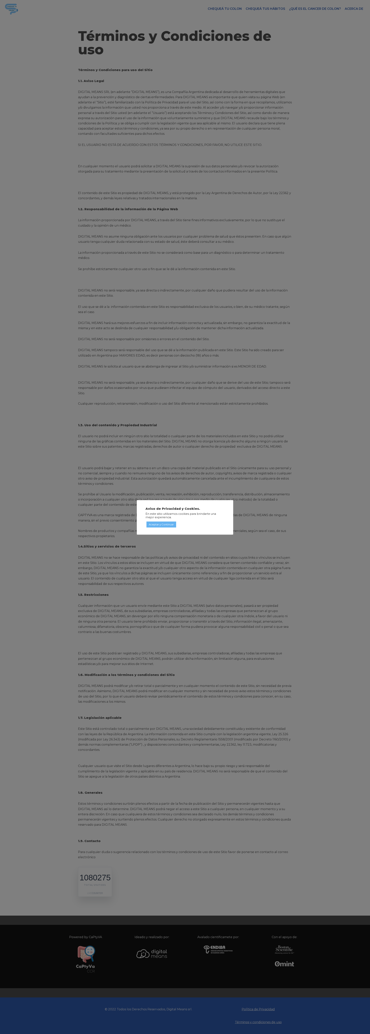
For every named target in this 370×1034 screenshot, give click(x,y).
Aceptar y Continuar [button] (161, 524)
